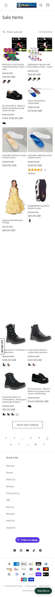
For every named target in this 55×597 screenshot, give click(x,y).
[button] (6, 5)
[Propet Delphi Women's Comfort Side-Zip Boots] (40, 334)
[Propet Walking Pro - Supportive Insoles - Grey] (14, 245)
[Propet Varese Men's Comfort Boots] (14, 290)
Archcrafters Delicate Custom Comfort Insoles (14, 156)
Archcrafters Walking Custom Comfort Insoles (40, 156)
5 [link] (47, 437)
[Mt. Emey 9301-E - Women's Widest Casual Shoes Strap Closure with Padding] (40, 377)
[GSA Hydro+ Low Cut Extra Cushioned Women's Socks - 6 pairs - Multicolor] (8, 81)
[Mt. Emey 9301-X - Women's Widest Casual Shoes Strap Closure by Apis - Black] (4, 123)
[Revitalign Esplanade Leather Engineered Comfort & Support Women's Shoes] (40, 285)
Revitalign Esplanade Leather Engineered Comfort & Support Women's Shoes (40, 297)
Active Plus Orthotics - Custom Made (37, 102)
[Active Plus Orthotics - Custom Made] (40, 92)
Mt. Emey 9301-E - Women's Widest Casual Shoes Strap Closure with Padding (39, 391)
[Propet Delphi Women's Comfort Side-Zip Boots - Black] (29, 365)
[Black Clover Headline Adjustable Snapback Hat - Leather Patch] (40, 248)
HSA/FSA (10, 520)
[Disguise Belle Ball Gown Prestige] (14, 197)
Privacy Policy (12, 493)
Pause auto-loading (27, 424)
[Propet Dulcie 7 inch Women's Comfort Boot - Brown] (8, 365)
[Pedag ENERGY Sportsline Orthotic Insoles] (40, 190)
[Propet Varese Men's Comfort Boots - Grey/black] (8, 320)
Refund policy (44, 586)
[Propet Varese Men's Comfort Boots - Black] (4, 320)
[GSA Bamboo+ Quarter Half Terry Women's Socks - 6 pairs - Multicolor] (34, 79)
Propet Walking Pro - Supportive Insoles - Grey (12, 256)
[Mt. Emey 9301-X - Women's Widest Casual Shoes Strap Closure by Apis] (14, 94)
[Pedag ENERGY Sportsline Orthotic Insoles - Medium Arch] (29, 220)
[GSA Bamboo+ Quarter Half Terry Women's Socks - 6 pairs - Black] (29, 79)
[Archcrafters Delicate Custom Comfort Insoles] (14, 139)
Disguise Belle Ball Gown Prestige (12, 221)
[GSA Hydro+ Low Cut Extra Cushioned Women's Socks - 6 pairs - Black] (4, 81)
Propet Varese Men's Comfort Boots (14, 307)
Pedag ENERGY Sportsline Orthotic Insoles (38, 207)
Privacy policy (31, 586)
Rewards (10, 513)
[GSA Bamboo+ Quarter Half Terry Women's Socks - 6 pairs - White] (38, 79)
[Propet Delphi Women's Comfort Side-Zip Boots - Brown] (34, 365)
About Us (10, 479)
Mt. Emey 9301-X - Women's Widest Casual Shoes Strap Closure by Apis (13, 108)
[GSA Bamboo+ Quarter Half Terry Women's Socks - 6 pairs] (40, 49)
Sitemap (10, 465)
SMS (8, 500)
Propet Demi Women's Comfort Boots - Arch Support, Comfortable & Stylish (14, 399)
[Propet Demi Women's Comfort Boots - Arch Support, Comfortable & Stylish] (14, 381)
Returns (10, 507)
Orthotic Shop (16, 586)
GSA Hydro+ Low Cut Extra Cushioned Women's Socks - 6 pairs (14, 66)
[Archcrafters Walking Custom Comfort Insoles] (40, 139)
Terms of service (28, 591)
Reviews (10, 486)
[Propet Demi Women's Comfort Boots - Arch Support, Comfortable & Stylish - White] (17, 414)
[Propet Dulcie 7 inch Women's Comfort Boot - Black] (4, 365)
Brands (9, 472)
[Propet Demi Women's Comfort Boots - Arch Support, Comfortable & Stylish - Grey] (8, 414)
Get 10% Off (2, 346)
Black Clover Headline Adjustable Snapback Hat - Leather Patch (39, 263)
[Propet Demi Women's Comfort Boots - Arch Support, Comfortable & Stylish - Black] (4, 414)
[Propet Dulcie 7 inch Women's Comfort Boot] (14, 334)
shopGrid (10, 527)
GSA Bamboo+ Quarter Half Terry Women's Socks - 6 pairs (40, 65)
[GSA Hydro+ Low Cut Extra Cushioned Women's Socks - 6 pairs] (14, 49)
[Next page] (44, 444)
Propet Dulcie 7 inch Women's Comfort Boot (14, 351)
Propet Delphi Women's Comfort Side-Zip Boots (38, 351)
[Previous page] (6, 437)
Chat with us (43, 591)
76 (36, 444)
